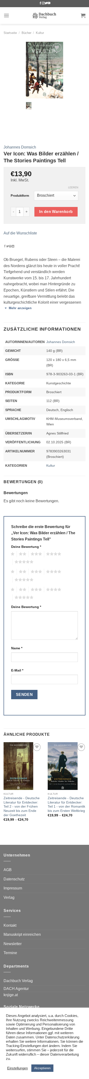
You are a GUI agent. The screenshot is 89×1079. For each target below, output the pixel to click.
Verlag (9, 897)
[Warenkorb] (83, 15)
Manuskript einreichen (22, 934)
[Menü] (6, 15)
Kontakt (10, 925)
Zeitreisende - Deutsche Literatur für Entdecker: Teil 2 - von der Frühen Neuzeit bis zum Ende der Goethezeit (22, 806)
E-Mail (17, 670)
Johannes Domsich (20, 147)
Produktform (20, 195)
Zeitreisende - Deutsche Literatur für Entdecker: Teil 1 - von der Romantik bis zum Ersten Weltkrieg (66, 804)
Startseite (10, 33)
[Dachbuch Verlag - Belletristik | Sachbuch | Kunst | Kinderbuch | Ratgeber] (44, 16)
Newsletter (13, 944)
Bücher (26, 33)
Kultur (40, 33)
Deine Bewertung (26, 547)
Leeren (73, 187)
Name (16, 648)
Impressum (13, 888)
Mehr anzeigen (20, 308)
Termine (10, 953)
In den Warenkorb (56, 212)
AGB (8, 870)
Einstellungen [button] (17, 1068)
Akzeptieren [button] (42, 1068)
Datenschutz (14, 879)
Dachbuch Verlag (18, 981)
